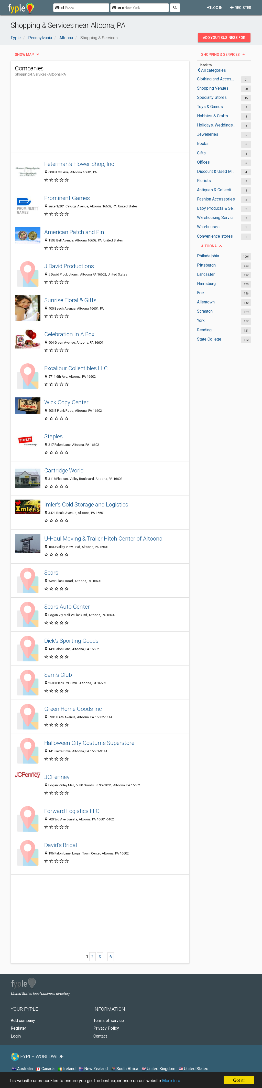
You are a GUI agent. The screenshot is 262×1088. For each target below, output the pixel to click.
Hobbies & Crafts (212, 115)
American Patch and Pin (74, 232)
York (201, 320)
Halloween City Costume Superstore (89, 743)
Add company (23, 1020)
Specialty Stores (212, 97)
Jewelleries (207, 134)
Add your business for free (224, 39)
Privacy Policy (106, 1028)
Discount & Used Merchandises (216, 171)
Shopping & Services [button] (220, 54)
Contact (100, 1036)
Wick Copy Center (66, 402)
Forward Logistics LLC (72, 811)
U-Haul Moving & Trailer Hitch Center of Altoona (103, 538)
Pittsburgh (206, 265)
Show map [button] (24, 54)
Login (16, 1036)
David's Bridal (60, 845)
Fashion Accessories (216, 199)
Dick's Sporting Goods (71, 640)
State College (209, 339)
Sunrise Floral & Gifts (70, 300)
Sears (51, 572)
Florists (204, 180)
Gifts (201, 153)
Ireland (68, 1068)
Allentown (206, 302)
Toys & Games (210, 106)
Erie (200, 292)
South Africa (126, 1068)
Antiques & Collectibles (216, 189)
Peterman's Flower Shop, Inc (79, 164)
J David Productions (69, 266)
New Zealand (95, 1068)
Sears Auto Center (67, 606)
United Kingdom (160, 1068)
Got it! (239, 1080)
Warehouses (208, 226)
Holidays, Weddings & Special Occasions (216, 125)
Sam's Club (58, 674)
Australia (24, 1068)
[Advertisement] (108, 117)
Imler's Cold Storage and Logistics (86, 504)
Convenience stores (215, 236)
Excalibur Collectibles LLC (76, 368)
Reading (204, 330)
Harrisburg (206, 283)
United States (195, 1068)
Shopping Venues (212, 88)
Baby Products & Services (216, 208)
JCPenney (57, 777)
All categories (213, 70)
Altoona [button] (209, 246)
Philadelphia (208, 255)
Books (203, 143)
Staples (53, 436)
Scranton (205, 311)
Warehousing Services (216, 217)
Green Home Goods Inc (73, 708)
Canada (47, 1068)
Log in (217, 8)
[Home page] (21, 7)
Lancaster (206, 274)
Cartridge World (64, 470)
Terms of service (108, 1020)
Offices (203, 162)
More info (171, 1080)
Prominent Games (67, 198)
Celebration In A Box (69, 334)
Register (242, 8)
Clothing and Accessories (216, 79)
